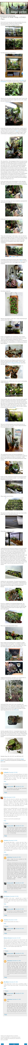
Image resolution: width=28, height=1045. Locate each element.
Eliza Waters (6, 981)
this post (16, 709)
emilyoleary (9, 857)
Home (14, 1044)
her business (4, 81)
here (17, 131)
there (21, 260)
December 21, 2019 (17, 960)
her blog (22, 80)
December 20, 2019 (13, 772)
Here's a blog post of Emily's (14, 362)
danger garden (10, 786)
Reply (5, 781)
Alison (5, 797)
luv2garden (6, 772)
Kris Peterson (7, 896)
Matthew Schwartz (8, 938)
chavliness (6, 840)
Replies (6, 784)
